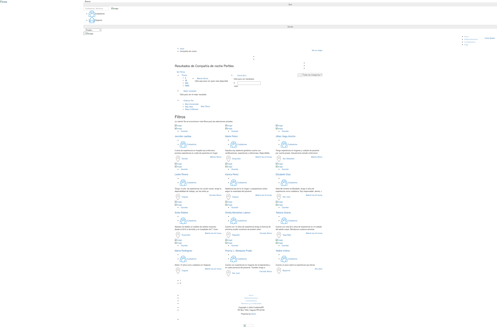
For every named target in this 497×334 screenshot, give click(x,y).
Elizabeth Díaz (283, 174)
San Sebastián (289, 158)
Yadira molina (283, 250)
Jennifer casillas (183, 136)
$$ (186, 80)
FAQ (466, 45)
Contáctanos (470, 42)
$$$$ (187, 85)
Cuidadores (191, 144)
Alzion (253, 314)
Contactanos (251, 301)
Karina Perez (232, 174)
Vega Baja (287, 235)
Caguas (185, 196)
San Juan (286, 196)
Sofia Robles (181, 212)
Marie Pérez (231, 136)
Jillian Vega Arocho (285, 136)
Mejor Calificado (191, 109)
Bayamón (286, 270)
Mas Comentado (192, 104)
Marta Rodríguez (183, 250)
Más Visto (189, 106)
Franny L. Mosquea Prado (238, 250)
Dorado (185, 158)
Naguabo (236, 235)
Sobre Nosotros (471, 39)
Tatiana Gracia (283, 212)
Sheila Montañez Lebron (237, 212)
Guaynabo (236, 158)
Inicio (466, 36)
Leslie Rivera (181, 174)
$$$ (186, 83)
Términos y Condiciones (251, 303)
